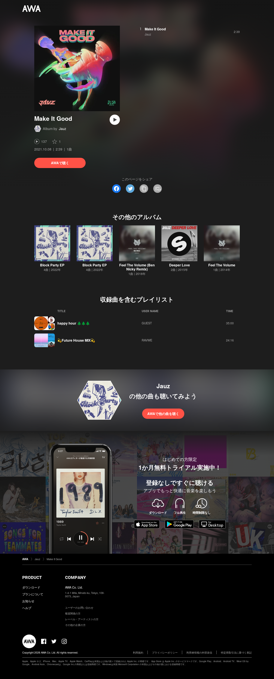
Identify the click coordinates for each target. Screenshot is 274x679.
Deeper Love (179, 265)
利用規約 (138, 652)
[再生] (115, 120)
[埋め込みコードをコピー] (157, 188)
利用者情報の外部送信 (199, 652)
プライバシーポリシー (165, 652)
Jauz (62, 128)
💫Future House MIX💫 (76, 340)
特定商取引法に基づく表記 (236, 652)
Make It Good (155, 29)
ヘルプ (26, 608)
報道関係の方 (72, 613)
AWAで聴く (60, 162)
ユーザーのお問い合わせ (79, 607)
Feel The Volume (221, 265)
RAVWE (147, 340)
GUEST (147, 323)
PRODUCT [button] (32, 577)
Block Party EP (52, 265)
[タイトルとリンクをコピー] (144, 188)
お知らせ (28, 601)
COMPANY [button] (75, 577)
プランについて (32, 594)
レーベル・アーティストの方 (81, 619)
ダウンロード (31, 587)
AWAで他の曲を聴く (163, 413)
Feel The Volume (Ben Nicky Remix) (137, 267)
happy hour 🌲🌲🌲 (73, 323)
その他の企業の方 (75, 625)
